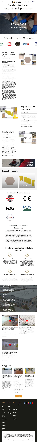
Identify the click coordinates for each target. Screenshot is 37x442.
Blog (8, 410)
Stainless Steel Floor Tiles (4, 430)
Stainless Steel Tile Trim (4, 425)
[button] (26, 2)
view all (25, 126)
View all (18, 396)
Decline (28, 439)
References (15, 408)
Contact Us (15, 419)
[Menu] (3, 2)
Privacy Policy (7, 437)
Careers (14, 418)
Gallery (9, 406)
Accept (18, 439)
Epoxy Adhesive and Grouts (4, 417)
